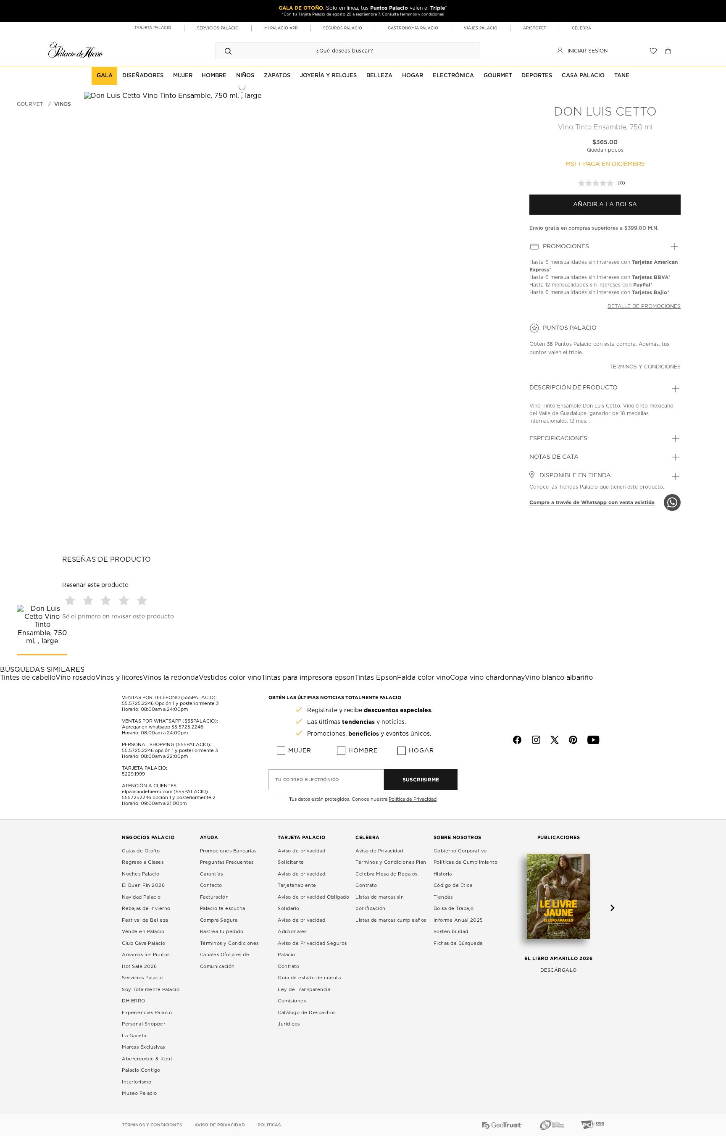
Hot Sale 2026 (139, 966)
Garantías (211, 874)
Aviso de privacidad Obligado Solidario (313, 903)
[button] (71, 600)
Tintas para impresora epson (308, 677)
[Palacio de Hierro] (75, 50)
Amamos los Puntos (146, 954)
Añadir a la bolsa (605, 205)
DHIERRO (133, 1001)
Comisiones (292, 1001)
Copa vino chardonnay (487, 677)
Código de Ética (453, 885)
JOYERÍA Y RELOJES (328, 76)
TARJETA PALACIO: (144, 768)
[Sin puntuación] (598, 183)
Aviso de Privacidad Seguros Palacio (312, 949)
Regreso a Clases (142, 862)
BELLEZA (379, 76)
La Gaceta (134, 1035)
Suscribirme (420, 779)
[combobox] (339, 51)
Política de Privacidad (413, 799)
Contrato (288, 966)
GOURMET (498, 76)
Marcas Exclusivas (143, 1047)
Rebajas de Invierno (146, 908)
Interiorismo (136, 1082)
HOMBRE (214, 76)
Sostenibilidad (451, 931)
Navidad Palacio (141, 897)
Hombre (363, 751)
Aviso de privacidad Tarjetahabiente (302, 880)
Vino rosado (75, 677)
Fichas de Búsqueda (458, 943)
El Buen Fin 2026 (143, 885)
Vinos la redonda (171, 677)
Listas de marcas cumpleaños (390, 920)
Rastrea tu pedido (222, 931)
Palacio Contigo (141, 1070)
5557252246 (136, 797)
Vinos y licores (119, 677)
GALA (105, 76)
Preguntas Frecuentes (227, 862)
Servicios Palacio (142, 978)
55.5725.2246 (138, 703)
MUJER (182, 76)
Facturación (214, 897)
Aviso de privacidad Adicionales (302, 926)
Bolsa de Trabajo (454, 908)
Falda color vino (423, 677)
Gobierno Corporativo (460, 851)
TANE (621, 76)
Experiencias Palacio (147, 1012)
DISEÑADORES (142, 76)
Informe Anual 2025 (458, 920)
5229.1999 (133, 774)
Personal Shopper (143, 1024)
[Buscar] (228, 51)
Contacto (211, 885)
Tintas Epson (376, 677)
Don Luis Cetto (605, 112)
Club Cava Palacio (144, 943)
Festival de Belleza (145, 920)
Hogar (421, 751)
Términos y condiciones (645, 366)
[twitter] (554, 740)
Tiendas (443, 897)
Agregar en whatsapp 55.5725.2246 (162, 727)
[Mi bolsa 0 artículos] (669, 50)
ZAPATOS (277, 76)
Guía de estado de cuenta (309, 978)
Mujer (299, 751)
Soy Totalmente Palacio (150, 989)
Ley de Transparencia (304, 989)
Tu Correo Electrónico (307, 780)
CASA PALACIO (583, 76)
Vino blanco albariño (559, 677)
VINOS (62, 104)
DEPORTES (536, 76)
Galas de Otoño (141, 851)
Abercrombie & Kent (147, 1059)
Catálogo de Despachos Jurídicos (307, 1018)
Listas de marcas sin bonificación (379, 903)
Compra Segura (219, 920)
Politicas (269, 1125)
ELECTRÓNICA (453, 76)
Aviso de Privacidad (379, 851)
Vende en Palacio (143, 931)
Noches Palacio (140, 874)
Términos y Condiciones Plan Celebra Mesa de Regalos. (390, 868)
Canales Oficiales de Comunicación (225, 960)
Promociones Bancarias (228, 851)
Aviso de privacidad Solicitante (302, 857)
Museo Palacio (139, 1093)
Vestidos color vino (230, 677)
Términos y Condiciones (229, 943)
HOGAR (412, 76)
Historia (443, 874)
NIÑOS (245, 76)
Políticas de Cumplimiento (466, 862)
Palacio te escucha (222, 908)
